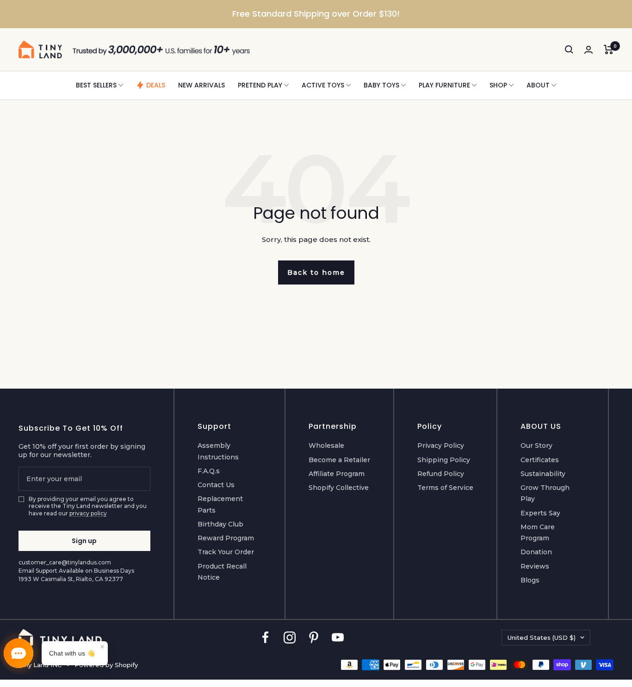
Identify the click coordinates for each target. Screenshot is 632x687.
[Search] (569, 49)
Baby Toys (381, 85)
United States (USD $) (542, 637)
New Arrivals (201, 85)
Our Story (536, 445)
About (538, 85)
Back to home (316, 272)
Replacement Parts (220, 504)
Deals (155, 85)
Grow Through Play (545, 493)
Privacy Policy (440, 445)
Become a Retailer (339, 460)
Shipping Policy (443, 460)
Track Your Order (226, 552)
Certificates (539, 460)
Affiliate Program (337, 474)
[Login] (588, 50)
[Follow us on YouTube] (338, 637)
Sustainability (542, 474)
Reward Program (226, 538)
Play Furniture (444, 85)
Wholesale (326, 445)
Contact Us (216, 485)
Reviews (534, 566)
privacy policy (88, 513)
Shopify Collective (339, 487)
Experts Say (540, 513)
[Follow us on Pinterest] (314, 637)
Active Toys (323, 85)
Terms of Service (445, 487)
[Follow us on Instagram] (290, 637)
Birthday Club (220, 524)
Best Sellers (96, 85)
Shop (498, 85)
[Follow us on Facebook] (266, 637)
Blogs (529, 580)
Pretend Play (260, 85)
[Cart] (608, 49)
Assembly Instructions (218, 451)
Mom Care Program (537, 532)
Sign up (84, 540)
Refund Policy (440, 474)
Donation (536, 552)
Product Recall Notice (222, 572)
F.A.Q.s (209, 471)
